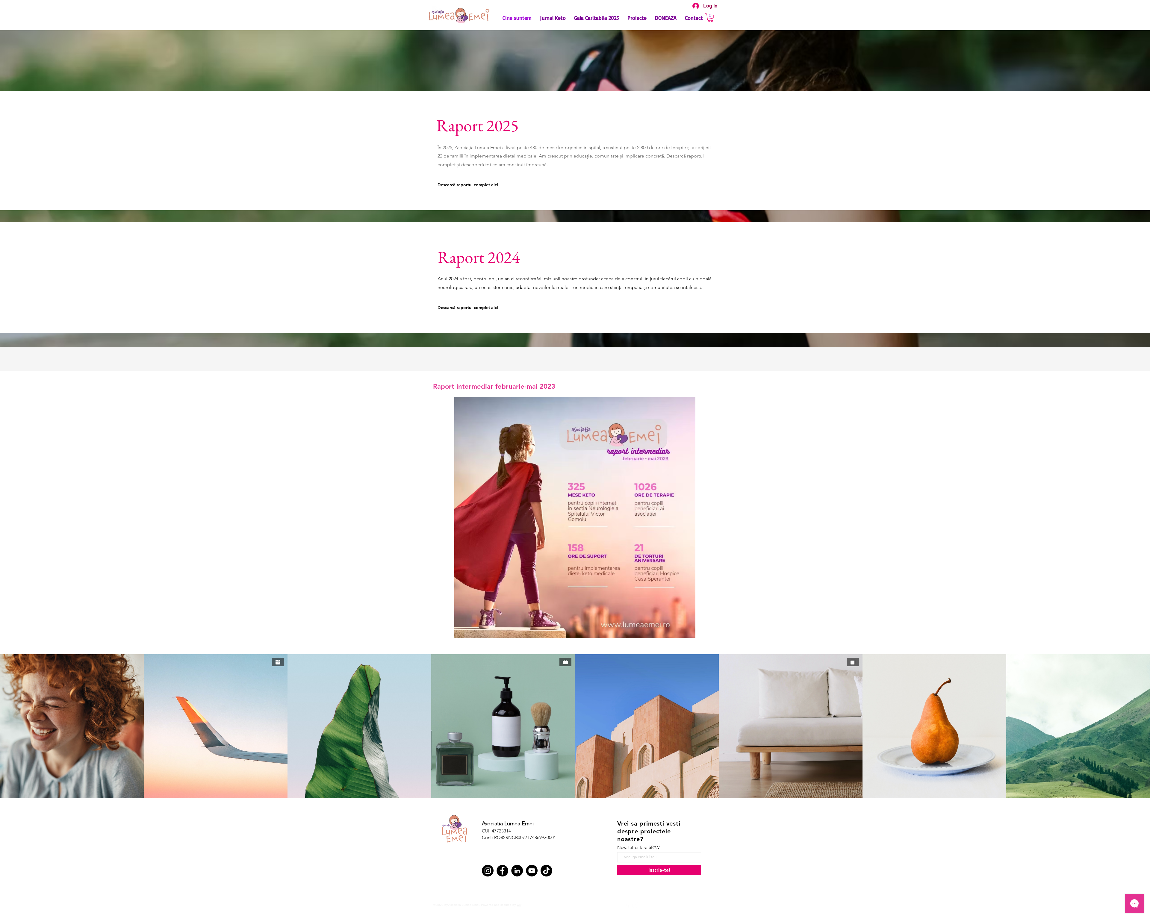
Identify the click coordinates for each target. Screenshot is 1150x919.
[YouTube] (532, 870)
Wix (519, 904)
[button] (710, 17)
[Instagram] (488, 870)
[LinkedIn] (517, 870)
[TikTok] (546, 870)
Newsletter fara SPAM (638, 847)
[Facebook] (502, 870)
